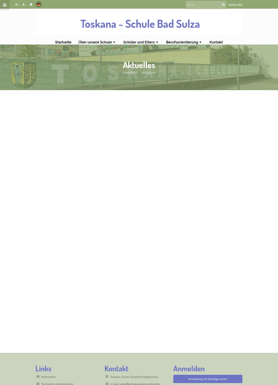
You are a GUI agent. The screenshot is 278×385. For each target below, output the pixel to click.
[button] (31, 4)
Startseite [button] (63, 42)
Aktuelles (148, 73)
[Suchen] (223, 4)
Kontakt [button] (216, 42)
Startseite (130, 73)
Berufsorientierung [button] (182, 42)
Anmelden (235, 5)
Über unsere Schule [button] (95, 42)
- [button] (25, 4)
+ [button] (18, 4)
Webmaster (48, 377)
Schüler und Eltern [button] (139, 42)
